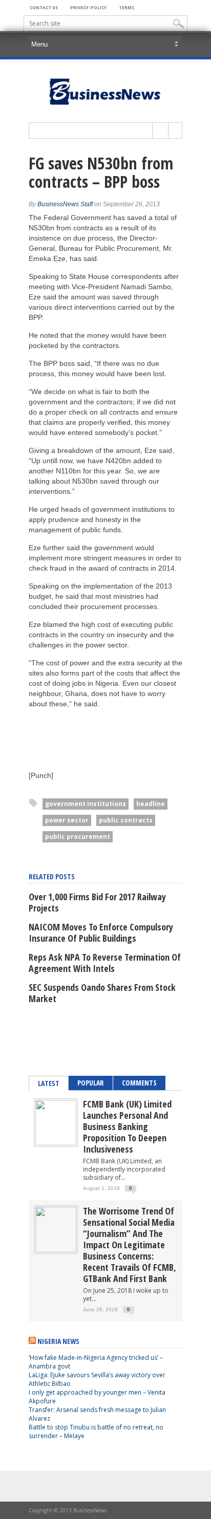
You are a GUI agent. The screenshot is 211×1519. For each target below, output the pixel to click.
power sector (67, 820)
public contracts (126, 820)
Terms (126, 7)
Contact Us (44, 7)
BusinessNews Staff (65, 204)
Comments (139, 1083)
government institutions (85, 803)
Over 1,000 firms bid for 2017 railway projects (97, 902)
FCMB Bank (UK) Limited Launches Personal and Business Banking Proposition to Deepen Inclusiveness (127, 1126)
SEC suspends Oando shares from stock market (102, 993)
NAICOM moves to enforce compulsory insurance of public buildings (101, 932)
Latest (48, 1083)
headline (150, 803)
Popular (90, 1083)
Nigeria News (58, 1341)
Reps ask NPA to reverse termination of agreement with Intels (105, 962)
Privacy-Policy (88, 7)
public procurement (77, 836)
